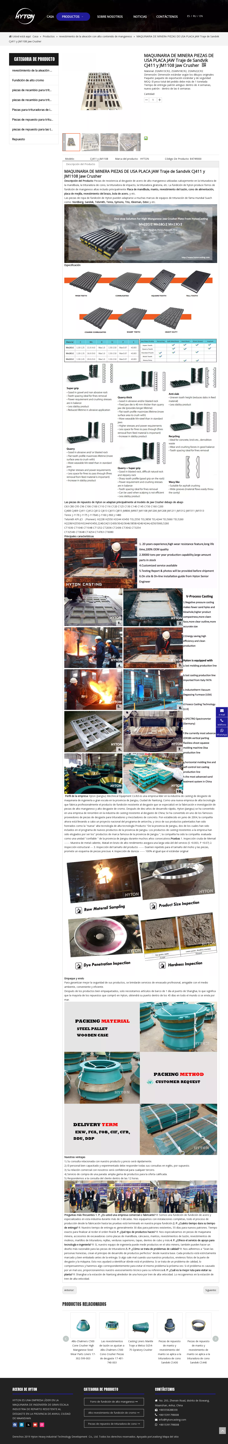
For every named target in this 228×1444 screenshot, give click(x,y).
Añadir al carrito (164, 126)
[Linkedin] (21, 1424)
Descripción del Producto (80, 164)
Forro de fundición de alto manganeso (112, 1401)
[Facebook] (15, 1424)
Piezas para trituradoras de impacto (35, 110)
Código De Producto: (177, 158)
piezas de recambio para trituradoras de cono (35, 90)
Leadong (157, 1436)
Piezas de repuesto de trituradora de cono (113, 1423)
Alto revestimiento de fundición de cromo (112, 1412)
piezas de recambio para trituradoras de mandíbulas (35, 100)
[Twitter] (28, 1424)
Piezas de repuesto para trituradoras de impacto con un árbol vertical (35, 119)
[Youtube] (35, 1424)
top (222, 1430)
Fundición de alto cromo (28, 80)
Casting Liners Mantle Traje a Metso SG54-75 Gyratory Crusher (111, 1345)
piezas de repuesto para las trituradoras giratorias (35, 129)
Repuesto (18, 139)
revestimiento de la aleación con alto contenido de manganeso (35, 70)
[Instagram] (42, 1424)
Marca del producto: (126, 158)
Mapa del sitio (170, 1436)
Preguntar (166, 117)
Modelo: (69, 158)
